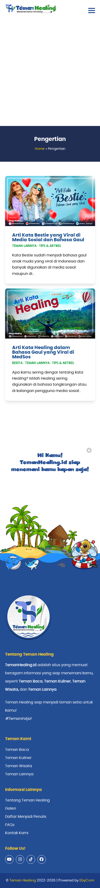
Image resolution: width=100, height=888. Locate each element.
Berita (17, 363)
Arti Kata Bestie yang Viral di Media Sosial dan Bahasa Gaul (48, 237)
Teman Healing (23, 880)
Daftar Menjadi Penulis (25, 816)
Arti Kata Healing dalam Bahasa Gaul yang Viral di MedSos (43, 352)
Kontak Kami (16, 833)
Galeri (10, 808)
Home (40, 148)
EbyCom (87, 880)
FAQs (9, 825)
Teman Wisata (18, 766)
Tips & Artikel (50, 246)
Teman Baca (17, 750)
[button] (91, 10)
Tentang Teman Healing (27, 800)
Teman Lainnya (24, 246)
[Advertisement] (50, 73)
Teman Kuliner (18, 758)
